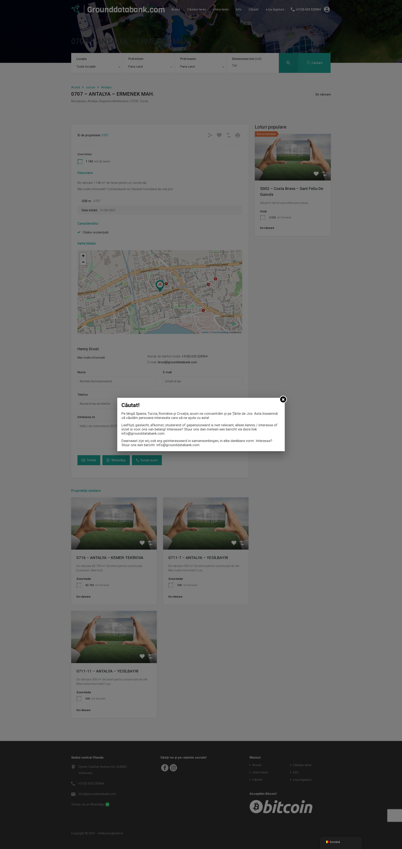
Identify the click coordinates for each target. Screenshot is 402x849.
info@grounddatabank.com (143, 433)
